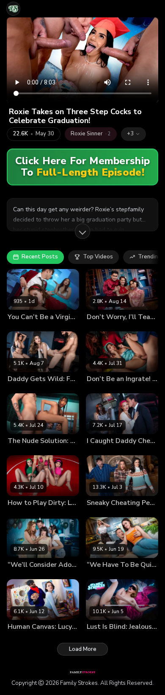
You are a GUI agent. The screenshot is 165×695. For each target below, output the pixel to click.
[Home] (13, 8)
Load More (82, 649)
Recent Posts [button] (40, 257)
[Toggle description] (82, 231)
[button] (133, 134)
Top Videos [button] (98, 257)
